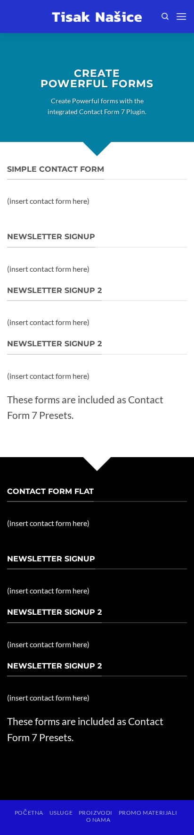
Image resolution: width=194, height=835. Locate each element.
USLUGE (61, 812)
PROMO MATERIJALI (148, 812)
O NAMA (98, 819)
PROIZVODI (96, 812)
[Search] (165, 16)
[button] (181, 16)
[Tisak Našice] (97, 16)
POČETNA (29, 812)
